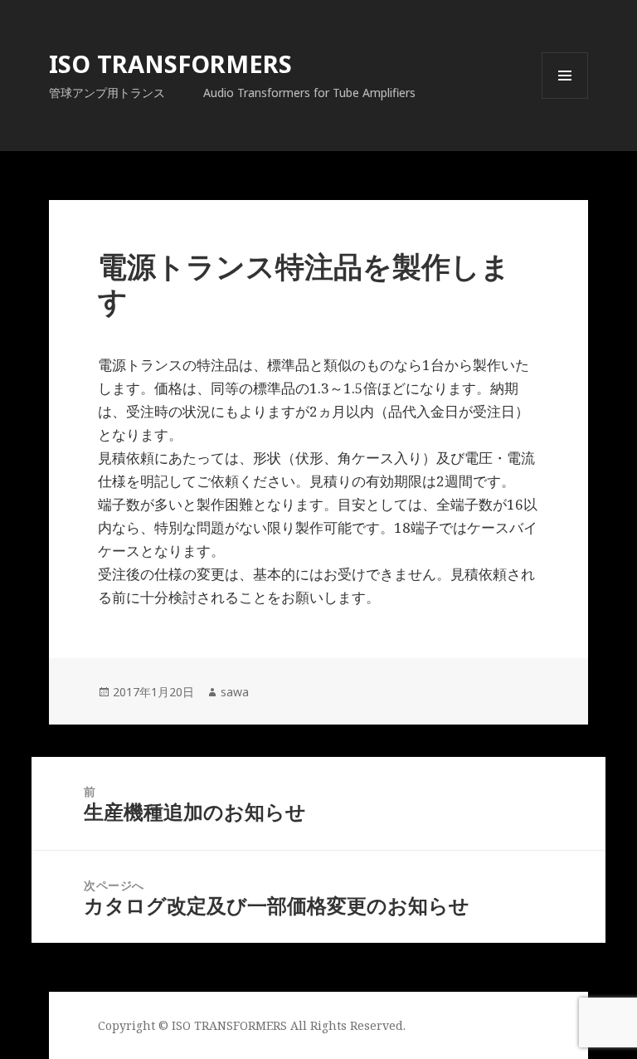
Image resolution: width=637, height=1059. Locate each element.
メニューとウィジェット (564, 98)
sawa (235, 692)
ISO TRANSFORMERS (170, 63)
